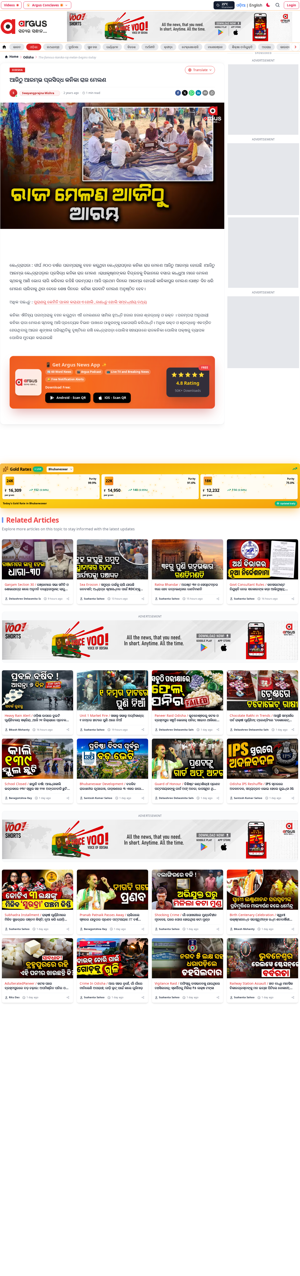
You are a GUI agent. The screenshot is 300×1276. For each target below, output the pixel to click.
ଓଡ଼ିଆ (240, 5)
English (255, 5)
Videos (9, 5)
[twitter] (185, 93)
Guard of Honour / (169, 784)
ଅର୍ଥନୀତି (150, 47)
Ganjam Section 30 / (20, 584)
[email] (205, 93)
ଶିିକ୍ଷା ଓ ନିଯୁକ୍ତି (242, 47)
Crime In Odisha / (94, 983)
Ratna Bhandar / (167, 584)
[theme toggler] (268, 5)
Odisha (28, 57)
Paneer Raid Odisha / (171, 715)
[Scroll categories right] (295, 47)
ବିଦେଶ (132, 47)
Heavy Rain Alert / (19, 715)
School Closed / (17, 784)
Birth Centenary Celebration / (253, 915)
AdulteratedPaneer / (21, 983)
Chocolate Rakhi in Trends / (251, 715)
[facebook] (178, 93)
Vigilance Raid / (167, 983)
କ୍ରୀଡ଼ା (168, 47)
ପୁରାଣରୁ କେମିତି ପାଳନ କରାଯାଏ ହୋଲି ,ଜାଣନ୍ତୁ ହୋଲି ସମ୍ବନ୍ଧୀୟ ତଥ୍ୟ (90, 302)
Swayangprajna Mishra (38, 93)
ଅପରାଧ (266, 47)
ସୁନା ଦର (92, 47)
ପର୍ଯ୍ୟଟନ (112, 47)
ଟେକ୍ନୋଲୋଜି (190, 47)
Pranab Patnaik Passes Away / (103, 915)
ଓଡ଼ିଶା (34, 47)
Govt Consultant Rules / (248, 584)
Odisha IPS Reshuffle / (247, 784)
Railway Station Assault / (249, 983)
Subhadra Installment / (23, 915)
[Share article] (67, 598)
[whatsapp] (192, 93)
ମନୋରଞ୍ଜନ (215, 47)
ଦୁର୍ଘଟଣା (73, 47)
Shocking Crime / (168, 915)
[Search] (278, 5)
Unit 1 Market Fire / (95, 715)
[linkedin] (198, 93)
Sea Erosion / (90, 584)
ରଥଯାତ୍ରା (53, 47)
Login (291, 5)
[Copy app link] (212, 93)
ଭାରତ (17, 47)
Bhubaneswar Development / (102, 784)
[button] (51, 486)
